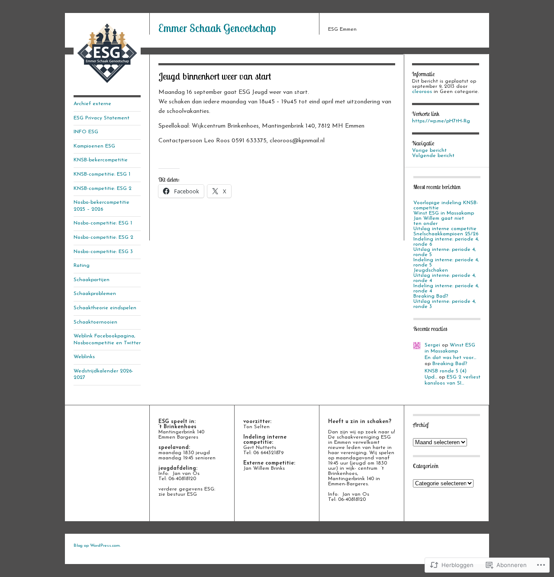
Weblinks (84, 356)
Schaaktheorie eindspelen (105, 308)
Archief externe (92, 103)
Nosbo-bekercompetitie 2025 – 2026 (101, 206)
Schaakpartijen (92, 279)
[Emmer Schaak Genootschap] (107, 85)
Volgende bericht (433, 155)
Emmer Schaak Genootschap (217, 28)
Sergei (432, 345)
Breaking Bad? (430, 296)
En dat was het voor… (450, 357)
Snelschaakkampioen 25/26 (445, 234)
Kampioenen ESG (94, 146)
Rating (82, 265)
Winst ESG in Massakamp (443, 213)
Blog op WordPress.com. (97, 545)
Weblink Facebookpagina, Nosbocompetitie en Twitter (107, 339)
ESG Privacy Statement (101, 118)
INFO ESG (86, 132)
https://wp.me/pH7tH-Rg (441, 121)
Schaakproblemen (95, 293)
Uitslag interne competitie (445, 228)
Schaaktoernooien (95, 322)
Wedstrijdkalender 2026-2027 (103, 375)
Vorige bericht (429, 150)
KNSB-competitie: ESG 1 (102, 174)
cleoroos (422, 91)
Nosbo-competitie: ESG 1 (103, 223)
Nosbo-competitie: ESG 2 (103, 237)
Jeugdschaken (430, 270)
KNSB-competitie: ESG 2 (103, 188)
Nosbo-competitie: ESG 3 (103, 251)
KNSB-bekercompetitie (101, 160)
